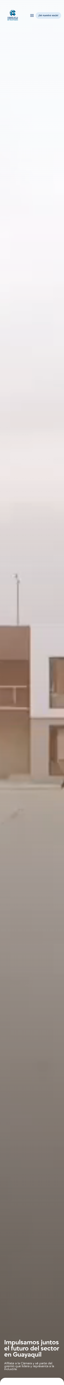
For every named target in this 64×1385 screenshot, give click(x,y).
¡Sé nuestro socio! (48, 15)
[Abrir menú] (32, 15)
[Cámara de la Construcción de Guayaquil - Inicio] (13, 15)
